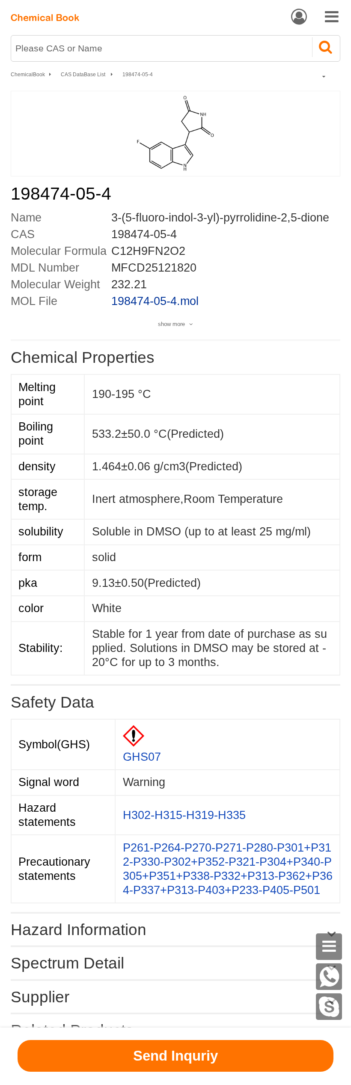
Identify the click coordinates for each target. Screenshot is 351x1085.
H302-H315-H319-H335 (184, 815)
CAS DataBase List (84, 75)
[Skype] (329, 1006)
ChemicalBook (28, 75)
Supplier (40, 997)
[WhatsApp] (329, 976)
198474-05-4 (137, 75)
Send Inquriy (175, 1056)
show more (171, 324)
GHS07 (142, 756)
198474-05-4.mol (155, 301)
